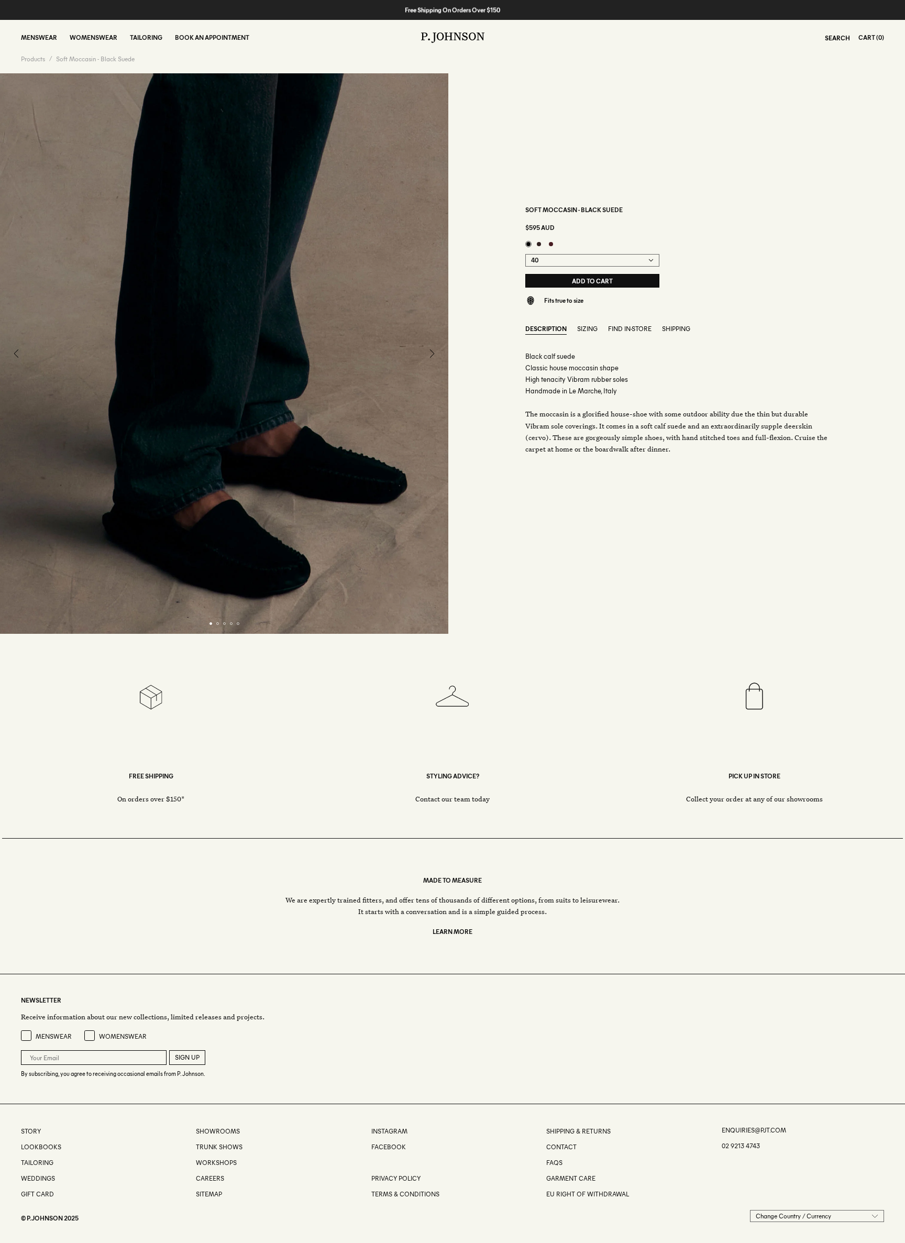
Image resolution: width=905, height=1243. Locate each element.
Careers (210, 1178)
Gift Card (37, 1194)
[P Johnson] (452, 37)
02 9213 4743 (741, 1146)
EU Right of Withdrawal (587, 1194)
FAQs (554, 1163)
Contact (561, 1147)
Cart (866, 37)
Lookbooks (41, 1147)
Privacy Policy (396, 1178)
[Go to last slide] (17, 353)
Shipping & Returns (578, 1131)
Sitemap (209, 1194)
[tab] (210, 623)
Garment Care (570, 1178)
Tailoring (37, 1163)
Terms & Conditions (405, 1194)
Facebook (388, 1147)
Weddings (38, 1178)
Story (31, 1131)
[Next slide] (431, 353)
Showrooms (218, 1131)
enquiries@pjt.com (754, 1130)
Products (33, 59)
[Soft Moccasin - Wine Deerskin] (551, 244)
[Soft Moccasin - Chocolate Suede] (539, 244)
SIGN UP (187, 1057)
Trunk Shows (219, 1147)
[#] (372, 1163)
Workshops (216, 1163)
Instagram (389, 1131)
